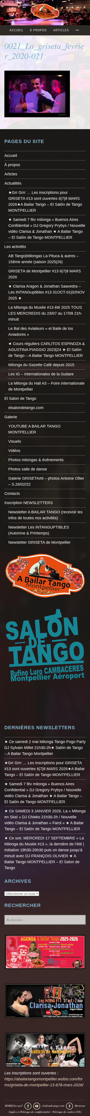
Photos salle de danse (27, 469)
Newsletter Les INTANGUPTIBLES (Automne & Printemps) (38, 530)
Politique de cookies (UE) (66, 1112)
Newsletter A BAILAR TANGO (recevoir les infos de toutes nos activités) (45, 515)
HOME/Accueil (13, 1105)
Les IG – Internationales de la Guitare (41, 374)
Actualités (12, 183)
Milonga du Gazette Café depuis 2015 (41, 365)
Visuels (14, 441)
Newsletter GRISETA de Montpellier (39, 542)
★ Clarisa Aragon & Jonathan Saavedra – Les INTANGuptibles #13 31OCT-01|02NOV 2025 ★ (46, 292)
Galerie (10, 417)
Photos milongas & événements (36, 460)
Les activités (15, 246)
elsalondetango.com (25, 408)
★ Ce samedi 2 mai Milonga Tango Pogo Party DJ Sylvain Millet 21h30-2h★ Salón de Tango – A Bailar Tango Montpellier (45, 748)
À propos (38, 30)
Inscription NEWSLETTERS (28, 503)
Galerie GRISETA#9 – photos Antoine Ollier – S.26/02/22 (46, 481)
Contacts (12, 493)
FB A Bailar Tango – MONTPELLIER (27, 1106)
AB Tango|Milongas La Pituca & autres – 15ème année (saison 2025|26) (43, 259)
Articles (61, 30)
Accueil (16, 30)
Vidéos (14, 450)
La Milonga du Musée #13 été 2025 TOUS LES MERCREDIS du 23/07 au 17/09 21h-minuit (45, 313)
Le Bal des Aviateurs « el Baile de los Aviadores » (40, 331)
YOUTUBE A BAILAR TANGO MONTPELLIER (34, 429)
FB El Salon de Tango (69, 1106)
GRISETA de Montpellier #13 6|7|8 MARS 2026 (44, 274)
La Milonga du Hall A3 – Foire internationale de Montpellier (46, 386)
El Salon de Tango (20, 398)
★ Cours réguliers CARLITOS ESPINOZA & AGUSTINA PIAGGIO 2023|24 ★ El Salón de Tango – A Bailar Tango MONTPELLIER (46, 349)
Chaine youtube (36, 1106)
